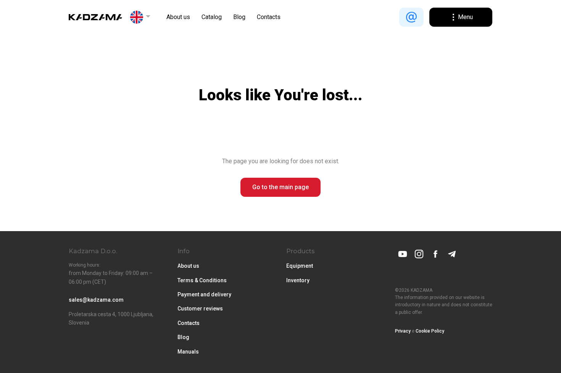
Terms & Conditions (202, 280)
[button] (140, 17)
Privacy (403, 331)
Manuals (188, 352)
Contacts (268, 17)
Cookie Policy (430, 331)
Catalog (212, 17)
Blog (239, 17)
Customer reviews (200, 308)
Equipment (299, 266)
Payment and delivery (204, 294)
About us (178, 17)
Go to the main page (280, 187)
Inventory (298, 280)
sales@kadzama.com (96, 300)
